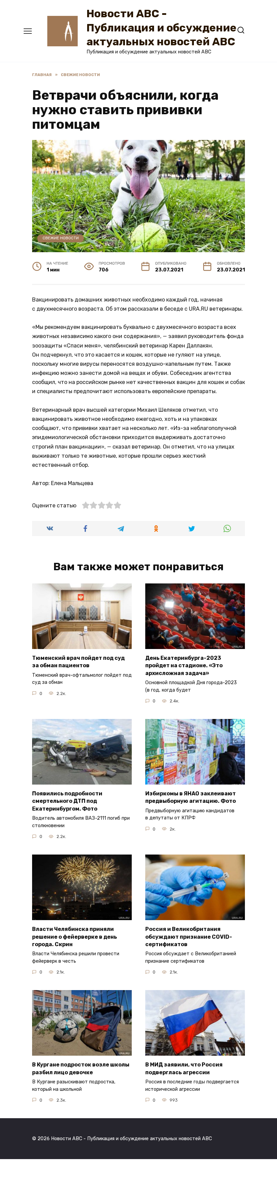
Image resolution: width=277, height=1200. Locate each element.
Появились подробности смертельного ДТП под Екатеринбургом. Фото (67, 801)
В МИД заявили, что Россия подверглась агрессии (184, 1068)
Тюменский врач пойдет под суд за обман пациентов (78, 662)
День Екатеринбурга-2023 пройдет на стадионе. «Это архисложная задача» (184, 665)
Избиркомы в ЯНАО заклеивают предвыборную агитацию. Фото (190, 797)
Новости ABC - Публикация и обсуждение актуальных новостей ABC (161, 27)
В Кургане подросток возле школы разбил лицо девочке (80, 1068)
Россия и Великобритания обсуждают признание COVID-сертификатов (188, 936)
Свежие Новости (61, 238)
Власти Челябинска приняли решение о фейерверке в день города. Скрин (74, 936)
